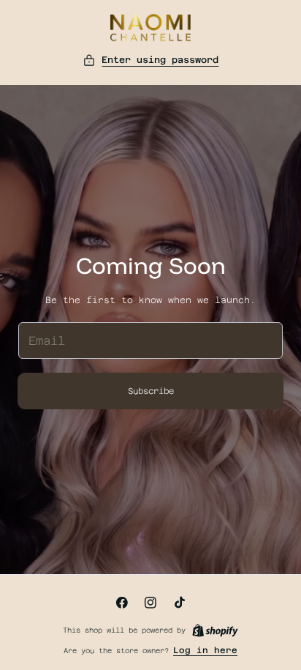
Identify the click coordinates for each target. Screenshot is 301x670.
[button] (151, 60)
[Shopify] (215, 630)
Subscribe (151, 391)
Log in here (205, 650)
